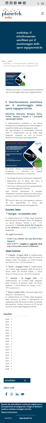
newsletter (10, 380)
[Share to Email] (22, 394)
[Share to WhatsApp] (11, 394)
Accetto (8, 418)
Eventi (10, 61)
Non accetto (25, 418)
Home (4, 61)
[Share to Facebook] (6, 394)
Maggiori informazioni (9, 412)
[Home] (13, 13)
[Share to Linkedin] (17, 394)
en (42, 3)
